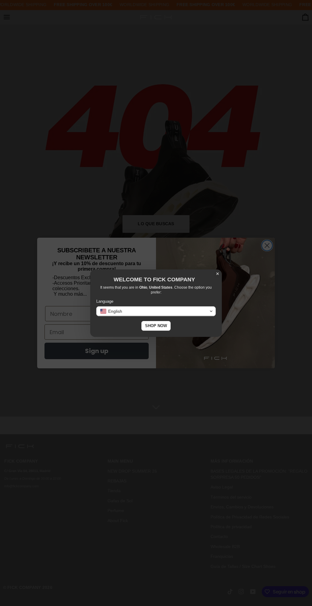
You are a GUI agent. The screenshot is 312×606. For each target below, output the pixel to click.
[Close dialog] (217, 274)
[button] (156, 311)
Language (104, 301)
